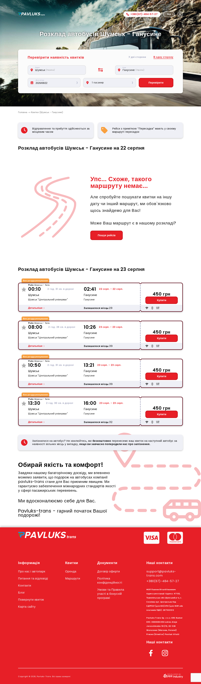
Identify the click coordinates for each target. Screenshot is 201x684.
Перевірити (155, 82)
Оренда (71, 571)
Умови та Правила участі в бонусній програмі (110, 594)
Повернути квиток (31, 600)
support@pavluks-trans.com (161, 573)
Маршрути (72, 578)
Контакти (24, 585)
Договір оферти (108, 571)
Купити (161, 300)
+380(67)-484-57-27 (144, 14)
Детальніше (35, 308)
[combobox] (58, 70)
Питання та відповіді (33, 578)
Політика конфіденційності (109, 580)
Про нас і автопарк (31, 571)
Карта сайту (26, 607)
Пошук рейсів (107, 235)
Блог (21, 592)
